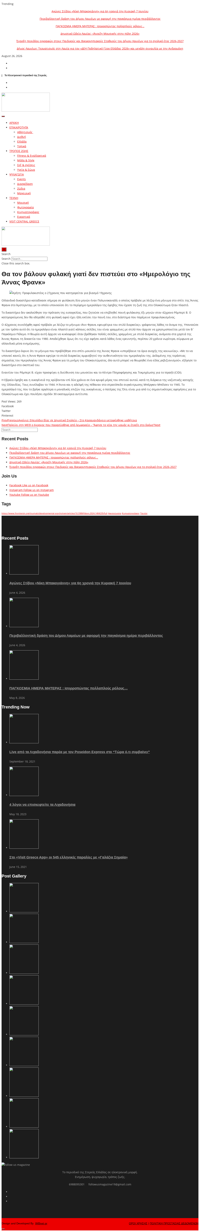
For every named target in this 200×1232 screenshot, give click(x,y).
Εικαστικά (23, 217)
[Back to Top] (3, 1229)
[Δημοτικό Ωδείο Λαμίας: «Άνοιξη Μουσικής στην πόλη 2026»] (24, 1003)
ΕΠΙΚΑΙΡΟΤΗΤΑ (18, 127)
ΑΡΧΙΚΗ (14, 123)
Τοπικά (21, 146)
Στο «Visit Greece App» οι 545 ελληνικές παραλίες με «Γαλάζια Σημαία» (68, 857)
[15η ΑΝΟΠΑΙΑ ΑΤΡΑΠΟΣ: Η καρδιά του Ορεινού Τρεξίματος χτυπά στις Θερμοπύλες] (24, 1157)
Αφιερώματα (114, 513)
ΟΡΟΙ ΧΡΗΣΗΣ (138, 1223)
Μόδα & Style (25, 160)
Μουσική (23, 202)
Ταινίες (143, 513)
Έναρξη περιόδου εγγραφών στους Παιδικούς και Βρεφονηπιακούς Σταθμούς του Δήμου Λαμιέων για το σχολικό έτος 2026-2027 (100, 41)
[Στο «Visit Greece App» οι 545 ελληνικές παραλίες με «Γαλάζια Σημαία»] (24, 847)
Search (6, 259)
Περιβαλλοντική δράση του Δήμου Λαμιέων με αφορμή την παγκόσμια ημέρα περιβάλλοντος (100, 19)
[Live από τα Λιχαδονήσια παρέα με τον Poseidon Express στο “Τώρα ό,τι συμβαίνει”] (24, 742)
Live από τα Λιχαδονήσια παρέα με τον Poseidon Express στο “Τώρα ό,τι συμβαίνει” (79, 752)
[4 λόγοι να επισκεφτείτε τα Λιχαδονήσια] (24, 795)
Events (21, 179)
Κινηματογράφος (28, 212)
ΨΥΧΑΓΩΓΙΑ (16, 174)
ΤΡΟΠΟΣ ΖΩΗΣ (18, 151)
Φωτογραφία (25, 207)
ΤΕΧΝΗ (13, 198)
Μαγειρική (24, 193)
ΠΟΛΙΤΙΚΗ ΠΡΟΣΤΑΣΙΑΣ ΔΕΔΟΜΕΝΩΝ (174, 1223)
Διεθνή (21, 137)
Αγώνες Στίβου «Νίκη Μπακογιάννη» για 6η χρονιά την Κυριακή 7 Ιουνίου (100, 11)
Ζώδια (21, 188)
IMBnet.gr (41, 1223)
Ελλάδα (22, 141)
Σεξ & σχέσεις (26, 165)
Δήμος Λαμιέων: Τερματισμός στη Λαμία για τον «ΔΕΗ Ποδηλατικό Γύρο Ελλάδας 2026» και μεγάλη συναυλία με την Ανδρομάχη (100, 48)
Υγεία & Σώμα (26, 170)
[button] (100, 254)
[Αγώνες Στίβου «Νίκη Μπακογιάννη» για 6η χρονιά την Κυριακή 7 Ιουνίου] (24, 573)
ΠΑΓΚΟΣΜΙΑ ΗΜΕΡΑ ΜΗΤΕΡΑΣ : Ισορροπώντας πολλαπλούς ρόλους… (100, 26)
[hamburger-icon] (3, 116)
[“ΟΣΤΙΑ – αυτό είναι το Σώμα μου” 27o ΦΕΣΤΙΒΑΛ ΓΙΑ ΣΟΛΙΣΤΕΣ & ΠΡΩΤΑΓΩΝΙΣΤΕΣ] (24, 1096)
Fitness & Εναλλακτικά (31, 155)
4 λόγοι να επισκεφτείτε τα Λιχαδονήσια (42, 805)
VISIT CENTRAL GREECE (24, 221)
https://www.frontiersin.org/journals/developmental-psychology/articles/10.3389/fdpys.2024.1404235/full (54, 513)
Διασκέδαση (25, 184)
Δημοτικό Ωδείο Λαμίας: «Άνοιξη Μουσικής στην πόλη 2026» (100, 33)
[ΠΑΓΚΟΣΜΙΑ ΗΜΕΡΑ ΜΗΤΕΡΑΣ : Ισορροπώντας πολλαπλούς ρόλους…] (24, 678)
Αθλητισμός (25, 132)
